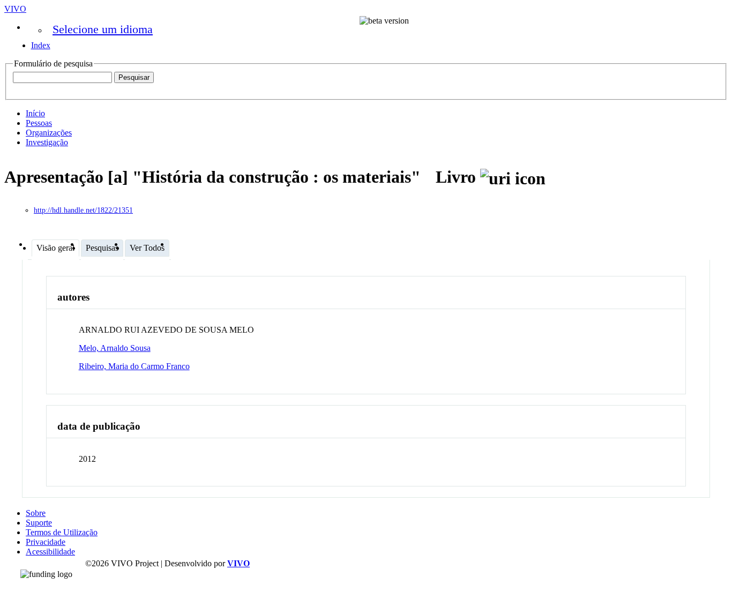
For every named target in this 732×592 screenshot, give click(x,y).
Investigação (47, 142)
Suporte (39, 522)
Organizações (49, 132)
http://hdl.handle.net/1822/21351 (83, 210)
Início (35, 113)
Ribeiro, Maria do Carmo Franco (134, 366)
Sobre (36, 513)
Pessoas (39, 123)
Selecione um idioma (103, 29)
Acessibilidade (50, 551)
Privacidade (45, 541)
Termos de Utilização (62, 532)
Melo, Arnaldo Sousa (115, 348)
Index (40, 45)
